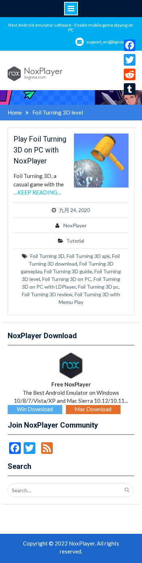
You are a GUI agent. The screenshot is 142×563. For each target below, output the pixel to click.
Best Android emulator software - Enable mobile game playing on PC (70, 27)
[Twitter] (129, 60)
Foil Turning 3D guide (68, 271)
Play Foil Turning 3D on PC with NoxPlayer (39, 150)
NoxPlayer (75, 225)
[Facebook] (129, 45)
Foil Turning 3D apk (88, 256)
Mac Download (93, 409)
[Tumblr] (129, 89)
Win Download (35, 409)
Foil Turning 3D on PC (66, 279)
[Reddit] (129, 74)
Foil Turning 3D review (47, 294)
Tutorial (75, 241)
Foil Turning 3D (47, 256)
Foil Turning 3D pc (98, 287)
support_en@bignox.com (110, 42)
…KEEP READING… (37, 192)
